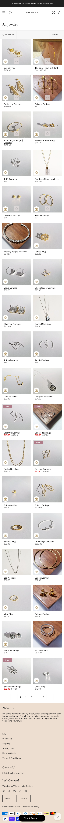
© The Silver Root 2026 (11, 807)
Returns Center (9, 753)
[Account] (53, 13)
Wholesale (7, 738)
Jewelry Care (8, 748)
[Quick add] (5, 61)
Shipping (6, 743)
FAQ (4, 734)
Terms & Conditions (11, 758)
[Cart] (60, 13)
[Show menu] (4, 13)
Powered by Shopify (31, 807)
